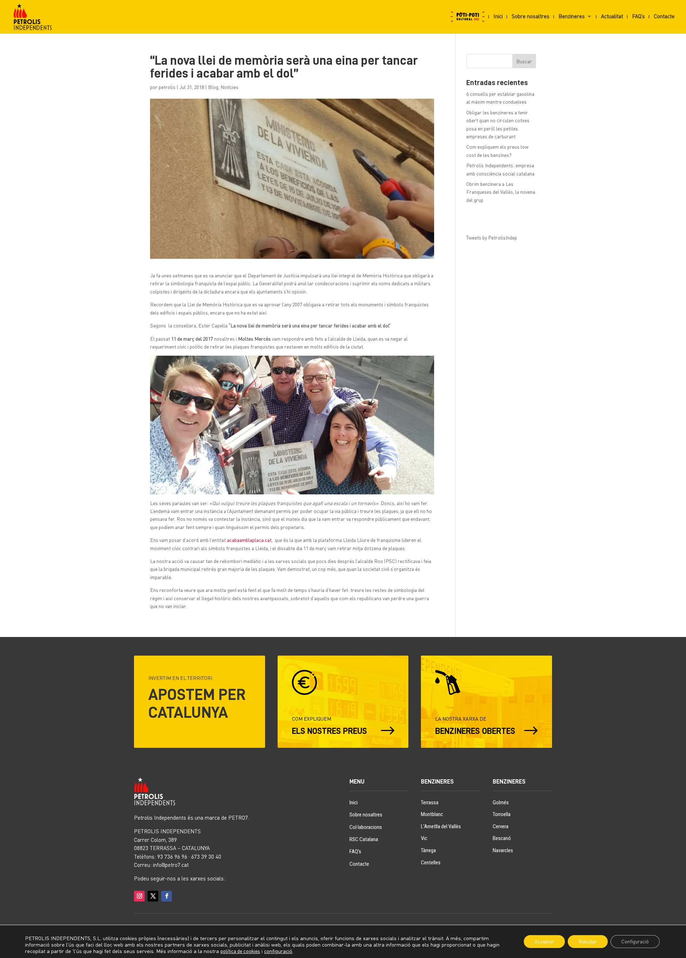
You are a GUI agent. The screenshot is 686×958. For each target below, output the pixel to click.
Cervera (500, 826)
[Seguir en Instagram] (139, 896)
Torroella (502, 814)
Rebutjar (587, 941)
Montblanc (432, 814)
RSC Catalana (363, 839)
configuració (278, 951)
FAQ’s (638, 16)
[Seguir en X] (153, 896)
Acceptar (544, 941)
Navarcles (503, 850)
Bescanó (502, 838)
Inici (498, 16)
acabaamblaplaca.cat (249, 540)
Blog (213, 87)
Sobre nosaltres (531, 16)
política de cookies (240, 951)
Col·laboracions (365, 827)
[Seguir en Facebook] (166, 896)
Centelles (431, 862)
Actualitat (612, 16)
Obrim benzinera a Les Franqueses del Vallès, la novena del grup (500, 192)
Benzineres (571, 16)
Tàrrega (428, 850)
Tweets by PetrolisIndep (491, 237)
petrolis (167, 87)
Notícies (229, 87)
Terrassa (429, 802)
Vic (424, 838)
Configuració (635, 941)
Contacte (664, 16)
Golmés (501, 802)
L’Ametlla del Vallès (441, 826)
